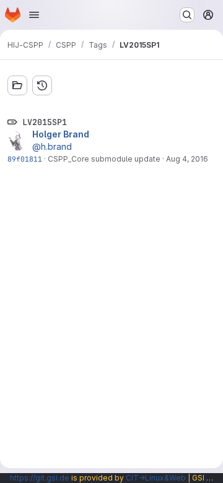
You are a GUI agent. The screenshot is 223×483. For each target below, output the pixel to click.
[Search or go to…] (187, 14)
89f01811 (24, 158)
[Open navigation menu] (34, 15)
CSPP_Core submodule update (104, 158)
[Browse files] (17, 85)
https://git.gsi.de (39, 477)
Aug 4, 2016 (187, 158)
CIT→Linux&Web (156, 477)
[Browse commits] (42, 85)
